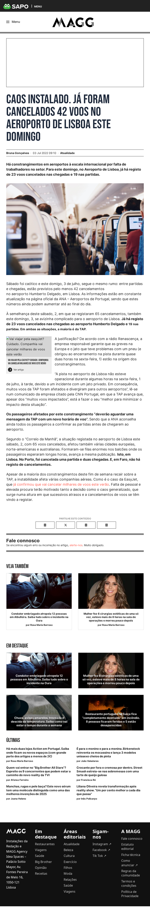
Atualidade (67, 153)
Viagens (41, 850)
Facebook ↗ (101, 850)
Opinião (41, 867)
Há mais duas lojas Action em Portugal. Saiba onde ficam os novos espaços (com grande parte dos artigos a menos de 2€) (37, 752)
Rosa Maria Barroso (41, 624)
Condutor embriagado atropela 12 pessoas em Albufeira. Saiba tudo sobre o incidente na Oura (39, 617)
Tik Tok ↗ (99, 856)
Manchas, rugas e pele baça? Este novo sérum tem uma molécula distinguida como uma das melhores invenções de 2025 (38, 790)
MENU (38, 6)
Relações (70, 879)
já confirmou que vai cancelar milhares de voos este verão (61, 484)
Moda (68, 873)
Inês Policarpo (89, 798)
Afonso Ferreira (20, 779)
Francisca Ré (88, 779)
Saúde (39, 856)
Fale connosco (131, 838)
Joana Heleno (18, 798)
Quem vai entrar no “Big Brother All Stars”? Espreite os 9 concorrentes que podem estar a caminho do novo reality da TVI (38, 771)
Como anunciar (129, 862)
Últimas (13, 740)
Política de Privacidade (129, 894)
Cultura (69, 856)
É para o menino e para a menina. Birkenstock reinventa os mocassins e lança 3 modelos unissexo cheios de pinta (108, 752)
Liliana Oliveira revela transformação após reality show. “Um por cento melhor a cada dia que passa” (108, 790)
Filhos (68, 867)
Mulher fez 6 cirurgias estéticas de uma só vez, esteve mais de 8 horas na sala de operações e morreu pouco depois (111, 617)
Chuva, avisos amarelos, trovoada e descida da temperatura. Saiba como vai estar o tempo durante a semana (39, 721)
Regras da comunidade (130, 873)
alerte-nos (76, 545)
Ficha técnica (130, 855)
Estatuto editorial (127, 846)
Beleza (68, 850)
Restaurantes (45, 844)
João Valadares (90, 761)
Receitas (41, 873)
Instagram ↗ (102, 844)
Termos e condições (128, 883)
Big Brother (43, 862)
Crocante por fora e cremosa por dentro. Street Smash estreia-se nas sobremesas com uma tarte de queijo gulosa (109, 771)
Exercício (70, 862)
